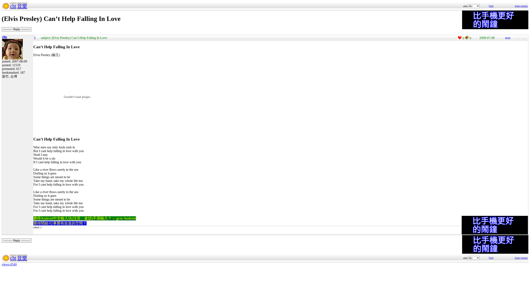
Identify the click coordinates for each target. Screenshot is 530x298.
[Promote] (460, 37)
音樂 (22, 6)
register (524, 6)
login (517, 6)
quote (507, 37)
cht (13, 6)
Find (491, 6)
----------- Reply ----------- (16, 29)
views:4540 (9, 264)
